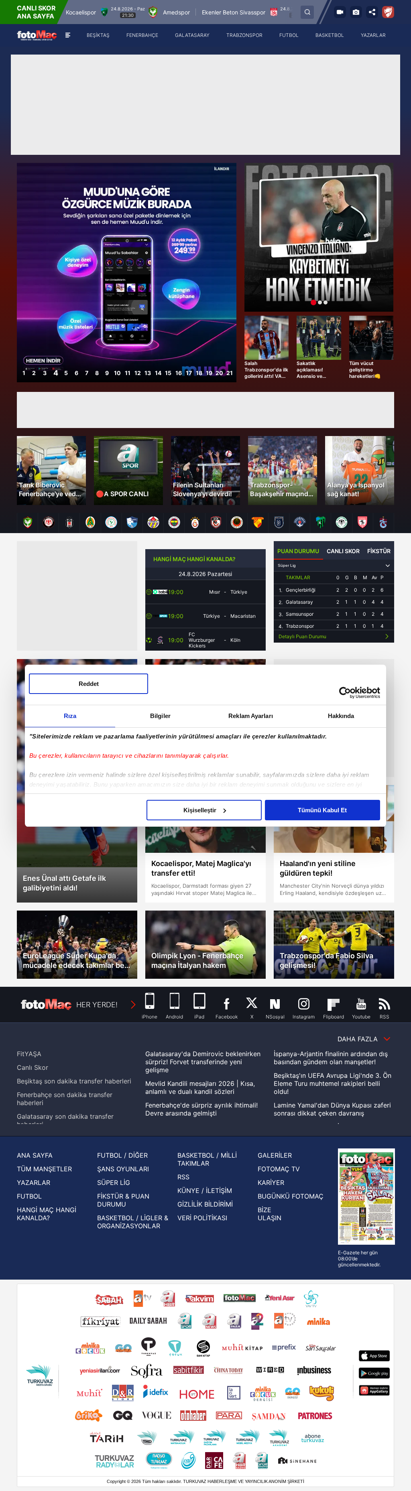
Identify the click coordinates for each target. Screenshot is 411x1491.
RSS (183, 1177)
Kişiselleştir (199, 810)
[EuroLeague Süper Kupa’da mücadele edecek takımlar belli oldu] (77, 944)
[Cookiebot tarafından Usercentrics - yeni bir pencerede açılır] (345, 693)
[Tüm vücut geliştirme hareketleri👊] (371, 338)
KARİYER (271, 1183)
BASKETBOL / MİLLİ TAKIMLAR (207, 1159)
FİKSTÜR (379, 551)
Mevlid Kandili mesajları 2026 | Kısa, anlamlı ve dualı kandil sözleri (200, 1087)
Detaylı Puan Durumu (302, 636)
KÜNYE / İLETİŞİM (204, 1191)
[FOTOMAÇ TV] (340, 12)
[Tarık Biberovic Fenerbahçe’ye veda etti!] (51, 470)
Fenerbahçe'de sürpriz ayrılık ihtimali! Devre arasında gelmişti (201, 1109)
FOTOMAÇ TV (279, 1169)
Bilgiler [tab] (160, 715)
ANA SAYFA (35, 1155)
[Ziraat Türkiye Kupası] (388, 12)
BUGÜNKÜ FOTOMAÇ (291, 1196)
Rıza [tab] (70, 715)
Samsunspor (299, 614)
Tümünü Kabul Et (322, 810)
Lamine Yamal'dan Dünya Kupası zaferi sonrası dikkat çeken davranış (332, 1109)
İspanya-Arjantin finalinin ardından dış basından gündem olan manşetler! (331, 1058)
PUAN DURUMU (298, 551)
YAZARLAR (33, 1183)
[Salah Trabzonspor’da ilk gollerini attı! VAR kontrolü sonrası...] (266, 338)
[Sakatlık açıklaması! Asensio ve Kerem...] (319, 338)
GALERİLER (275, 1155)
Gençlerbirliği (300, 590)
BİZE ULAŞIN (269, 1214)
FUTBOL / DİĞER (122, 1155)
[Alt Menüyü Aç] (67, 35)
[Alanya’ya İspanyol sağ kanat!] (359, 470)
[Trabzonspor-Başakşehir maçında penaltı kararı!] (282, 470)
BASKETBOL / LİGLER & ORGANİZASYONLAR (132, 1222)
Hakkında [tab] (341, 715)
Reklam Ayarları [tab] (250, 715)
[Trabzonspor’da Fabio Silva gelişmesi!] (334, 944)
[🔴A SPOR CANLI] (128, 470)
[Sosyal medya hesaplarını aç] (372, 12)
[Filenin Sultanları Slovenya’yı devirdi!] (205, 470)
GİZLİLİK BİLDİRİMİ (205, 1204)
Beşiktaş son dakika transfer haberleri (74, 1081)
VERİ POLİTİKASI (202, 1218)
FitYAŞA (29, 1054)
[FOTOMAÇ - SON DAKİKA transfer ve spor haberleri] (37, 35)
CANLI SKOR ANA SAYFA (36, 12)
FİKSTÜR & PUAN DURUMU (123, 1200)
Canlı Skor (32, 1067)
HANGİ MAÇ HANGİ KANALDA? (194, 559)
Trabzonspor (300, 626)
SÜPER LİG (113, 1183)
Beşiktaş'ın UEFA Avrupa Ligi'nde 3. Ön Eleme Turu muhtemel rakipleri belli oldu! (332, 1083)
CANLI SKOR (343, 551)
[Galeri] (356, 12)
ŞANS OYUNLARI (123, 1169)
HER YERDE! (97, 1004)
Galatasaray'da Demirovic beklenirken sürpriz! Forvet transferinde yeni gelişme (202, 1062)
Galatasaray (299, 602)
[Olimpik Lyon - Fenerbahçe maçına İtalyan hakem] (205, 944)
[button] (230, 273)
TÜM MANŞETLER (44, 1169)
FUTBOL (29, 1196)
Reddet (89, 683)
